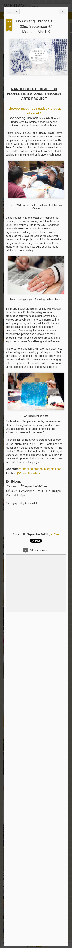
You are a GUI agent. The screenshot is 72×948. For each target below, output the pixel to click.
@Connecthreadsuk (28, 473)
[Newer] (9, 11)
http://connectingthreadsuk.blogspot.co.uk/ (34, 111)
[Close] (62, 11)
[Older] (16, 11)
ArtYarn (55, 534)
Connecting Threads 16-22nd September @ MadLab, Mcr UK (36, 26)
